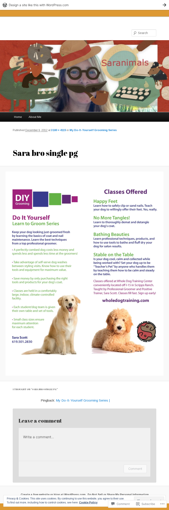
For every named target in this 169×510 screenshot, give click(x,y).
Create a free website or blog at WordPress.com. (53, 494)
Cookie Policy (88, 502)
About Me (35, 117)
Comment (135, 468)
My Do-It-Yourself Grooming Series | (83, 400)
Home (18, 117)
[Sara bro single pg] (84, 273)
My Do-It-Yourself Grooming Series (93, 130)
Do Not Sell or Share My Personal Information (118, 494)
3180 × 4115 (58, 130)
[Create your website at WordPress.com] (84, 5)
